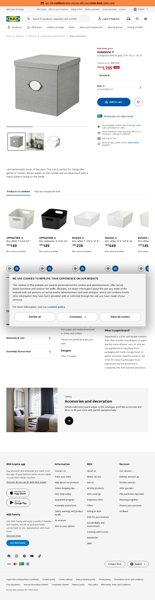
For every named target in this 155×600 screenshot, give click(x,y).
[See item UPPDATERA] (21, 219)
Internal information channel (36, 584)
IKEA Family (41, 9)
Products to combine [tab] (18, 191)
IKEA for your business (58, 9)
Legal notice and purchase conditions (22, 579)
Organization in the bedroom (53, 36)
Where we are (94, 476)
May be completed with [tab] (47, 191)
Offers (90, 505)
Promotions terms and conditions (129, 579)
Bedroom (32, 36)
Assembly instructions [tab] (18, 351)
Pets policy (93, 584)
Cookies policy (49, 579)
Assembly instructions (65, 505)
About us (91, 470)
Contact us (60, 470)
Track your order (63, 476)
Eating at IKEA (76, 9)
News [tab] (72, 27)
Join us (90, 482)
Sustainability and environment (95, 524)
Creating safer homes (97, 531)
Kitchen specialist (92, 9)
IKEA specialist (126, 488)
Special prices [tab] (115, 27)
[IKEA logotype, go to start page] (13, 19)
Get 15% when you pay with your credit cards (80, 3)
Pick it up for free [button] (109, 138)
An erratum (60, 520)
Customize (76, 317)
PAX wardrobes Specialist (131, 493)
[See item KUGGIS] (87, 219)
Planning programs (128, 499)
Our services (125, 470)
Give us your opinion (65, 526)
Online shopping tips (65, 488)
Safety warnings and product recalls (69, 513)
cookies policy (56, 307)
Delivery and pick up (129, 476)
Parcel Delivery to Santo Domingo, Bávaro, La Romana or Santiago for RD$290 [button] (121, 132)
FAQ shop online (63, 493)
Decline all (35, 317)
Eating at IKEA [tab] (135, 27)
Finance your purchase (130, 505)
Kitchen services (127, 482)
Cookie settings (66, 579)
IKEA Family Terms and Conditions (116, 584)
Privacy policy (105, 579)
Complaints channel (60, 584)
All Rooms (20, 36)
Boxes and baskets (78, 36)
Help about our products (67, 482)
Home (8, 36)
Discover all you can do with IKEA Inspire (26, 482)
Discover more (13, 535)
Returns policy (78, 584)
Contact (122, 9)
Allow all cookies (120, 317)
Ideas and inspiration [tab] (91, 27)
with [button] (118, 116)
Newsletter (92, 537)
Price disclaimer (13, 584)
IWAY (89, 543)
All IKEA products (95, 488)
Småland (123, 511)
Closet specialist (109, 9)
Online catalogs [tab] (55, 27)
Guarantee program (64, 499)
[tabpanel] (105, 340)
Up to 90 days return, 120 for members (120, 143)
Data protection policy (85, 579)
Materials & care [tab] (15, 337)
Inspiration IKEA (95, 499)
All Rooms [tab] (36, 27)
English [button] (141, 9)
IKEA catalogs (94, 493)
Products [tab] (17, 27)
